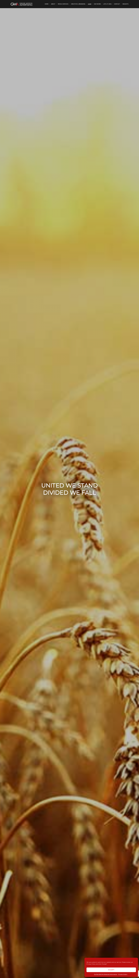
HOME (47, 4)
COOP (89, 4)
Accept (111, 970)
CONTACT (117, 4)
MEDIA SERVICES (63, 4)
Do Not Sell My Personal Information (105, 974)
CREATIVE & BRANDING (78, 4)
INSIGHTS (126, 4)
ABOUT (53, 4)
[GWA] (21, 4)
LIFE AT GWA (107, 4)
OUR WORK (97, 4)
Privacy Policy (122, 974)
